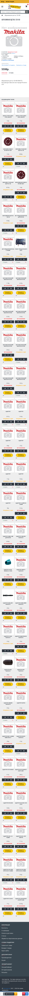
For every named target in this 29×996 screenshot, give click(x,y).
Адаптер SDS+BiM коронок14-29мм (8, 870)
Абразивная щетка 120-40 (8, 216)
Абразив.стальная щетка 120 (21, 149)
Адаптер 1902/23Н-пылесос (21, 537)
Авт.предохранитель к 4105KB (8, 249)
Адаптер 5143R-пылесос (8, 637)
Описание (4, 73)
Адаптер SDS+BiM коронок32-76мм (21, 870)
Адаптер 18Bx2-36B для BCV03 (8, 537)
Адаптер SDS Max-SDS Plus (21, 803)
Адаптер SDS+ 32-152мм (8, 837)
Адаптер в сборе (8, 898)
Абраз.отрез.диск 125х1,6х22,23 (21, 116)
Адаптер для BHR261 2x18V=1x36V (21, 899)
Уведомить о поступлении (8, 130)
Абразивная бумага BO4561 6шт (21, 183)
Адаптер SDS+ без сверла (21, 837)
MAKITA (13, 53)
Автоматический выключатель (8, 279)
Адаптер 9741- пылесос (21, 670)
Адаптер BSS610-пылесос (20, 737)
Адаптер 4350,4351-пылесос (8, 603)
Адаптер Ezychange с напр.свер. (21, 770)
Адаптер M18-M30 (8, 803)
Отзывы (11, 73)
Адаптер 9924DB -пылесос (8, 703)
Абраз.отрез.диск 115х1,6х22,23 (8, 116)
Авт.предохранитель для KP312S (21, 216)
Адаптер (8, 411)
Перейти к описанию (8, 60)
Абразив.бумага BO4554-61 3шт (8, 149)
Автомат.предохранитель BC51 (21, 249)
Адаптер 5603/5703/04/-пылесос (21, 637)
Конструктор (6, 988)
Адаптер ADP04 (21, 703)
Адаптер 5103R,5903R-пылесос (21, 603)
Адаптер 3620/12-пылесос (21, 570)
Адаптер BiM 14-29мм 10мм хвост (8, 737)
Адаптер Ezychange (8, 769)
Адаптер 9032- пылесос (8, 670)
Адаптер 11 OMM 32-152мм (21, 503)
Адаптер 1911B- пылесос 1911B (8, 570)
